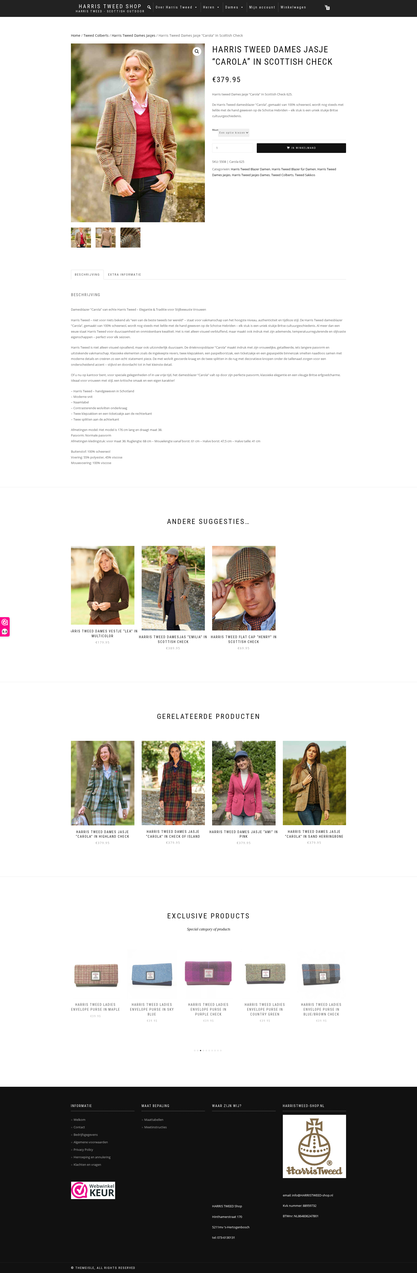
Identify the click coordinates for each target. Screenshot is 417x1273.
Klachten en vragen (87, 1164)
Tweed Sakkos (305, 175)
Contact (79, 1127)
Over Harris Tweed (174, 7)
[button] (149, 7)
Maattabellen (153, 1119)
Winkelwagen (293, 7)
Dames (232, 7)
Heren (209, 7)
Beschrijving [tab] (87, 274)
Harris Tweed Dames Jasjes (133, 35)
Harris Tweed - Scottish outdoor (110, 11)
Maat (215, 130)
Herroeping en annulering (92, 1157)
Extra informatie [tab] (124, 274)
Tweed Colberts (96, 35)
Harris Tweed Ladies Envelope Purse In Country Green (265, 1009)
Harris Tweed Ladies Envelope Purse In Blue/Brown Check (321, 1009)
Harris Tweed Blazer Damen (250, 169)
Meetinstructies (155, 1127)
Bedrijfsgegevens (86, 1134)
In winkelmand (303, 148)
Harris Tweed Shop (110, 6)
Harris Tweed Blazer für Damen (294, 169)
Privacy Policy (83, 1149)
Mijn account (262, 7)
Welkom (79, 1119)
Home (75, 35)
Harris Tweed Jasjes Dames (251, 175)
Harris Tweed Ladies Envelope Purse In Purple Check (208, 1009)
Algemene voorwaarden (91, 1142)
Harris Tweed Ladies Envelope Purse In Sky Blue (152, 1009)
